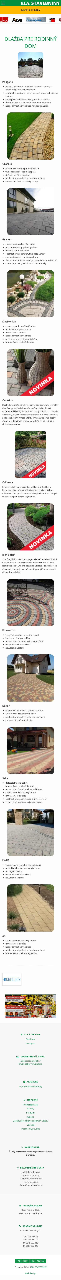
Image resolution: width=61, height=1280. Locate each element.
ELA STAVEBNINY (38, 1267)
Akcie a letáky (30, 10)
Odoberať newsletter (31, 1060)
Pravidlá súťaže (30, 1104)
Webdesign (30, 1273)
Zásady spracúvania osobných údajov (30, 1120)
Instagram (30, 1043)
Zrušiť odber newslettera (30, 1063)
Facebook (30, 1039)
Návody (30, 1108)
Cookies (30, 1124)
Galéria (30, 1116)
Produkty (30, 1112)
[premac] (11, 979)
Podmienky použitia (30, 1128)
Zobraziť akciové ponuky (30, 1086)
